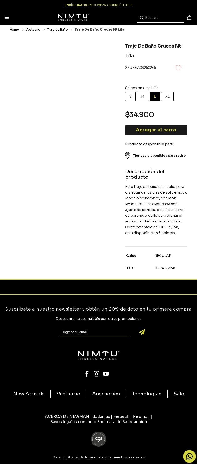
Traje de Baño (57, 29)
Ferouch (121, 416)
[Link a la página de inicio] (15, 29)
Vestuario (33, 29)
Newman (141, 416)
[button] (7, 17)
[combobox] (160, 18)
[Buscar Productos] (143, 18)
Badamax (101, 416)
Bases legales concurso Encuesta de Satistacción (98, 421)
